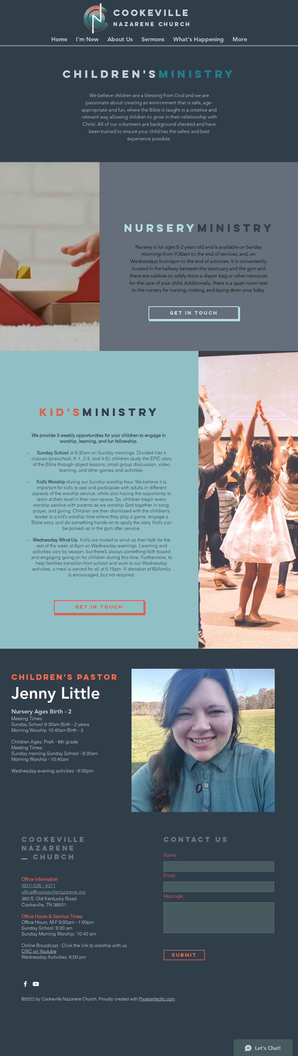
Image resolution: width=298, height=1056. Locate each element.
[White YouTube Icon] (36, 984)
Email (169, 875)
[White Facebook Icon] (25, 984)
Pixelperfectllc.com (157, 999)
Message (173, 896)
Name (170, 855)
